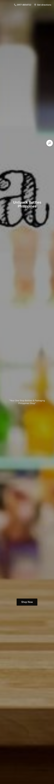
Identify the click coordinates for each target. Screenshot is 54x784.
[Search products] (49, 143)
